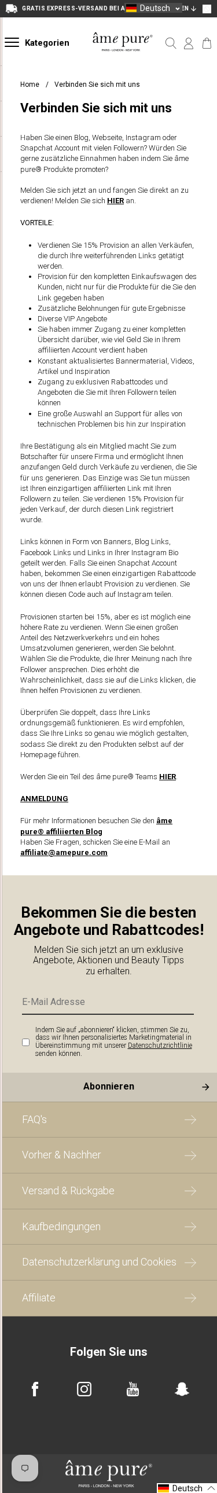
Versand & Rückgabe (68, 1190)
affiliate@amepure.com (64, 852)
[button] (153, 8)
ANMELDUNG (44, 798)
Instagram (84, 1389)
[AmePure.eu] (123, 57)
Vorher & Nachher (61, 1155)
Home (29, 84)
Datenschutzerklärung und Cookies (99, 1262)
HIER (115, 200)
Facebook (35, 1389)
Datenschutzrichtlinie (160, 1045)
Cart (207, 43)
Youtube (133, 1389)
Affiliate (39, 1298)
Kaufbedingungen (61, 1226)
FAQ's (34, 1119)
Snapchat (182, 1389)
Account (189, 43)
